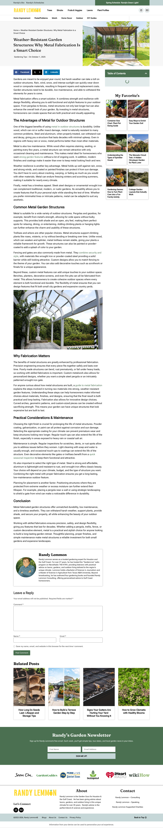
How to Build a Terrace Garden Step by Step (64, 711)
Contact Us (62, 817)
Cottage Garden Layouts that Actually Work (138, 192)
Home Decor (66, 18)
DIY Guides (92, 18)
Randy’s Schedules (35, 3)
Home (16, 30)
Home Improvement (21, 18)
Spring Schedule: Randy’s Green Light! (122, 3)
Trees (49, 10)
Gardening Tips (20, 57)
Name (16, 636)
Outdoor (79, 18)
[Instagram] (141, 10)
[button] (22, 72)
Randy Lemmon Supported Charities (127, 807)
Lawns (90, 10)
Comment (18, 604)
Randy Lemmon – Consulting (127, 797)
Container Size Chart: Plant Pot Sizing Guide (114, 123)
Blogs (44, 817)
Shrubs (60, 10)
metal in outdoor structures (65, 126)
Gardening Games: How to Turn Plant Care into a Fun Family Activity (115, 193)
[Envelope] (147, 10)
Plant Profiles (103, 10)
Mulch (54, 18)
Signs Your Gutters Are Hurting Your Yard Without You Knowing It (99, 712)
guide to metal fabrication (88, 385)
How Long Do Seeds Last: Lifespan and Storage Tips (29, 712)
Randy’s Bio (18, 3)
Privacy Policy (75, 817)
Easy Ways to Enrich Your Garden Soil (137, 122)
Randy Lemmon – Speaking (127, 802)
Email (63, 636)
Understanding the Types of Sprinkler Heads (115, 157)
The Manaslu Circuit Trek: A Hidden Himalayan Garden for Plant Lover (137, 159)
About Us (52, 817)
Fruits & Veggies (75, 10)
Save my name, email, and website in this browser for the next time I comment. (49, 646)
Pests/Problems (41, 18)
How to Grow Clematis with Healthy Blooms (134, 711)
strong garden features (31, 156)
